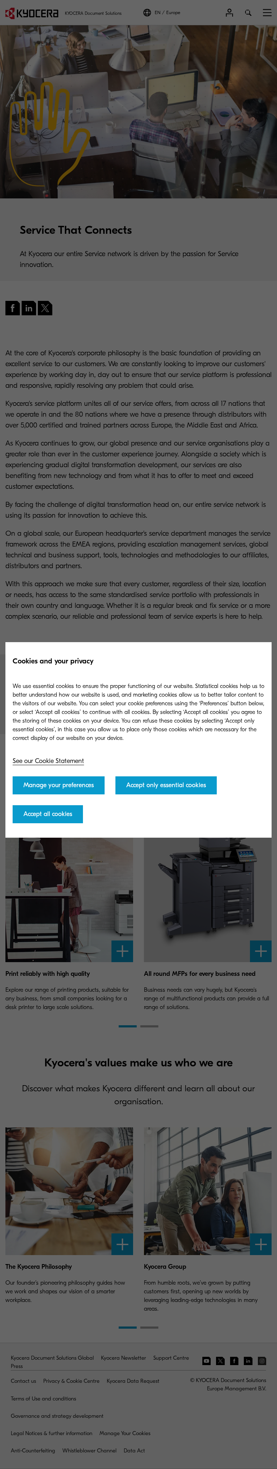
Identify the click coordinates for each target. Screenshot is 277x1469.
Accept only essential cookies (166, 785)
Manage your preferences (58, 785)
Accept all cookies (47, 814)
